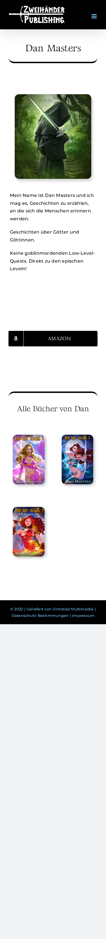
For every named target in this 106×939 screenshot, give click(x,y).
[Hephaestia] (29, 532)
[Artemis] (78, 459)
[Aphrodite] (29, 459)
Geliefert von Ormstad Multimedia (60, 609)
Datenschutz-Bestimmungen (40, 615)
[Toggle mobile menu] (95, 12)
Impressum (83, 615)
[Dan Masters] (53, 96)
